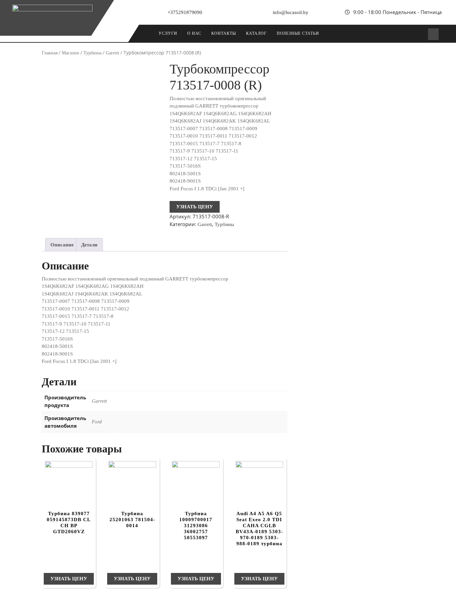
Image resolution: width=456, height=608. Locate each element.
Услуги (168, 33)
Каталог (256, 33)
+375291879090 (185, 12)
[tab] (62, 244)
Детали (89, 244)
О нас (194, 33)
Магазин (70, 52)
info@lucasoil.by (290, 12)
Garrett (112, 52)
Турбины (92, 52)
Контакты (223, 33)
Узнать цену (194, 206)
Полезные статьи (298, 33)
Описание (62, 244)
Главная (49, 52)
